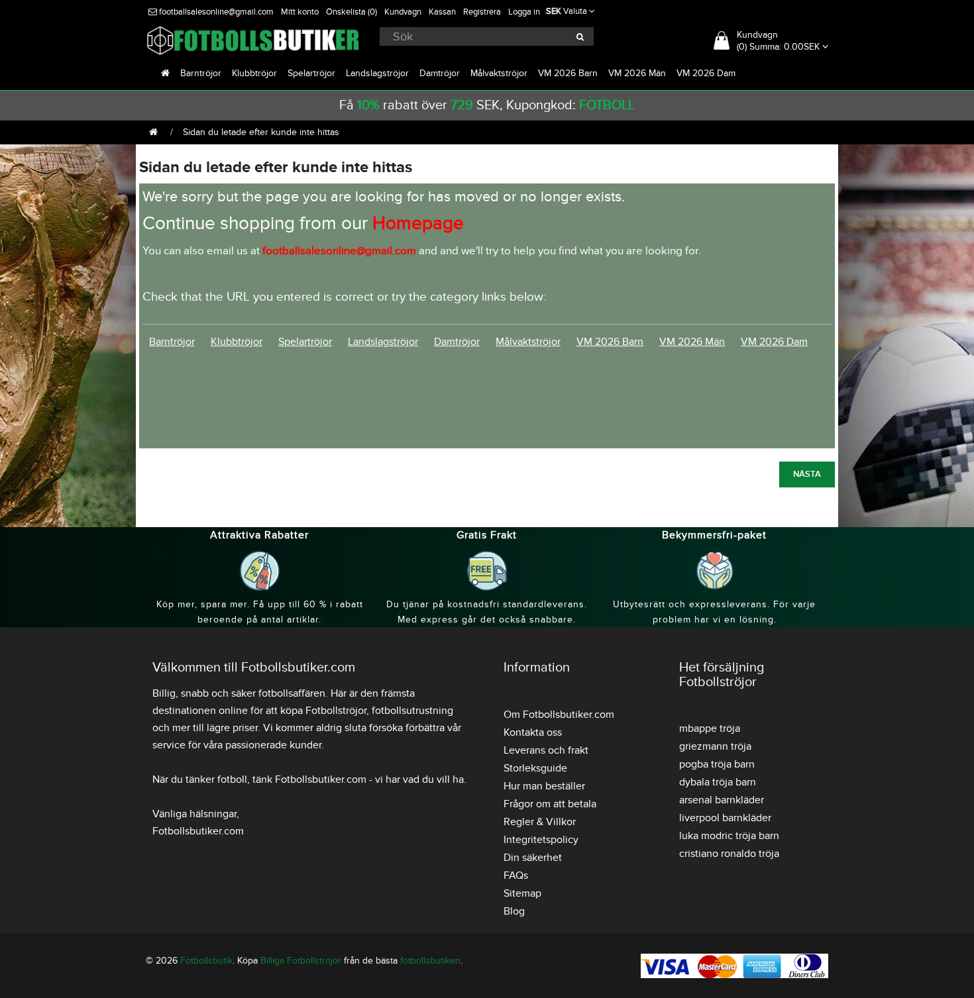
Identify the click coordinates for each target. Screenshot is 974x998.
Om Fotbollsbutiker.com (559, 714)
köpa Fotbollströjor (323, 710)
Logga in (524, 12)
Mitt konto (300, 12)
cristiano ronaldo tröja (729, 853)
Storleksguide (535, 768)
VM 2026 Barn (568, 73)
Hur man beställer (544, 786)
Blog (514, 911)
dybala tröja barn (717, 782)
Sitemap (522, 893)
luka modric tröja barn (729, 835)
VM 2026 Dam (705, 73)
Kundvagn (402, 12)
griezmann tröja (715, 746)
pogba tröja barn (717, 764)
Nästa (807, 474)
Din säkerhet (533, 857)
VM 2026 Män (637, 73)
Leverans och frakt (546, 750)
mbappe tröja (709, 728)
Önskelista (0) (351, 12)
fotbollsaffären (291, 693)
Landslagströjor (377, 73)
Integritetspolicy (541, 839)
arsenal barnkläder (721, 800)
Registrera (482, 12)
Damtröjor (439, 73)
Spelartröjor (311, 73)
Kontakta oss (533, 732)
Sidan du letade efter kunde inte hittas (261, 132)
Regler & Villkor (540, 821)
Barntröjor (200, 73)
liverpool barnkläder (725, 817)
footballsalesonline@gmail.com (215, 12)
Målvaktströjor (498, 73)
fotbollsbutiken (430, 960)
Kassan (442, 12)
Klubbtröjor (254, 73)
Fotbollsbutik (206, 960)
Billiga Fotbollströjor (300, 960)
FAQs (516, 875)
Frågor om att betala (550, 804)
